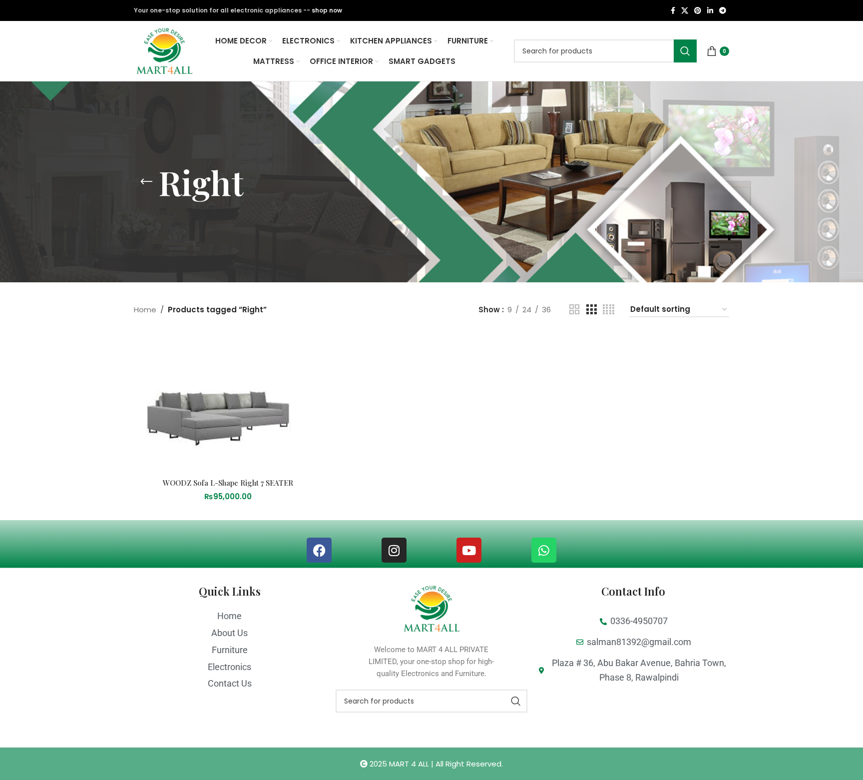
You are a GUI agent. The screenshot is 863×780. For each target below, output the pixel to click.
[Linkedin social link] (710, 10)
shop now (327, 10)
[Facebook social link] (673, 10)
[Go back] (146, 182)
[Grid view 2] (574, 309)
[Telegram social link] (722, 10)
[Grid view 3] (591, 309)
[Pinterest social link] (697, 10)
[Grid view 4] (608, 309)
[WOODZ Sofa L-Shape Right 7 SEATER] (228, 403)
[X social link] (684, 10)
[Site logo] (164, 50)
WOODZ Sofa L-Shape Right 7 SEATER (228, 483)
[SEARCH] (685, 50)
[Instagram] (394, 550)
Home (145, 309)
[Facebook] (319, 550)
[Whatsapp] (543, 550)
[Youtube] (468, 550)
